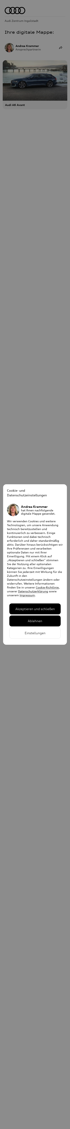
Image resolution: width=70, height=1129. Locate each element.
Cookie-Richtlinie (47, 587)
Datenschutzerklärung (33, 591)
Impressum (27, 595)
